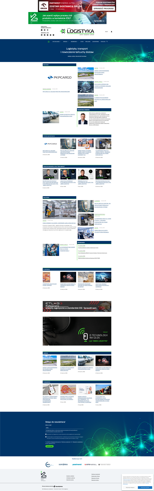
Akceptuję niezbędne (130, 487)
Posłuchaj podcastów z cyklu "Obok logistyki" (54, 166)
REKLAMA (87, 41)
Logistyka (61, 111)
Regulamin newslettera (78, 441)
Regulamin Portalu (95, 478)
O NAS (81, 41)
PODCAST (103, 41)
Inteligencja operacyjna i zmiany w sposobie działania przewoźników (103, 86)
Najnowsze (45, 64)
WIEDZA (65, 41)
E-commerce (46, 269)
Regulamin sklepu (95, 480)
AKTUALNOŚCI (56, 41)
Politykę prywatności (65, 441)
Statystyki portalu (70, 479)
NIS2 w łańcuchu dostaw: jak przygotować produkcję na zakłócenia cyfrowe (103, 205)
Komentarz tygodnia (84, 109)
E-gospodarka (97, 200)
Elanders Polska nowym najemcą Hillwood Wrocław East (102, 99)
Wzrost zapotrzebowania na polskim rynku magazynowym (102, 72)
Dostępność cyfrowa (95, 476)
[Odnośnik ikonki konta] (111, 31)
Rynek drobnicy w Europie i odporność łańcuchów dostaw (59, 223)
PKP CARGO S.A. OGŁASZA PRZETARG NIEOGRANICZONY (56, 91)
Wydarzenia (81, 242)
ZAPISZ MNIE (50, 446)
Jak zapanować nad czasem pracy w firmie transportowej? (67, 249)
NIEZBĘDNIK (74, 41)
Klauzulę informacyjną (56, 441)
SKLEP (106, 31)
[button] (60, 41)
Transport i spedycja (98, 81)
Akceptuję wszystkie (145, 487)
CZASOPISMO (95, 41)
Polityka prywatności (95, 474)
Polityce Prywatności (127, 479)
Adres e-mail (48, 425)
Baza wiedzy (46, 197)
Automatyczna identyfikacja (100, 214)
